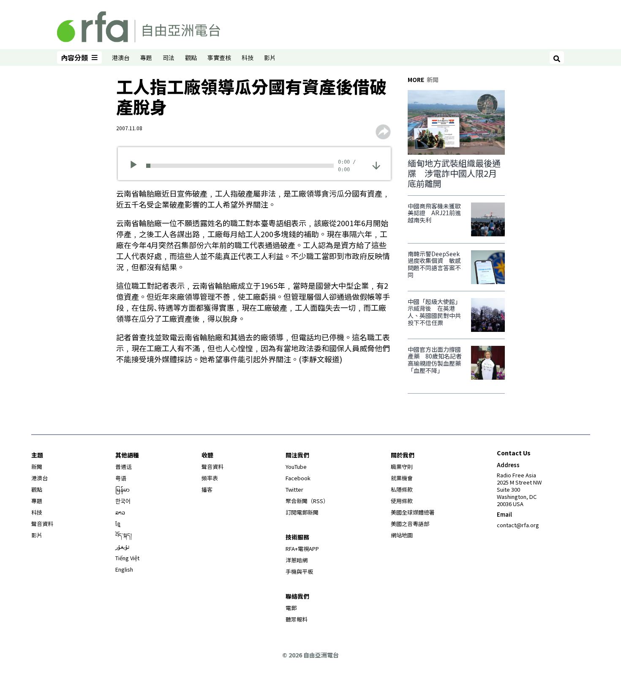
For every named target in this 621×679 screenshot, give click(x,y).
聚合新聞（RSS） (307, 501)
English (124, 569)
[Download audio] (376, 165)
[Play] (136, 166)
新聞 (36, 467)
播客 (207, 489)
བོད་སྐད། (123, 535)
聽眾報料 (297, 619)
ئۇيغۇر (122, 546)
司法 (168, 57)
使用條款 (402, 501)
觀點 (191, 57)
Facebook (298, 478)
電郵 (291, 608)
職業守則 (402, 467)
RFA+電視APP (302, 549)
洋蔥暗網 (297, 560)
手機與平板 (299, 571)
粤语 (120, 478)
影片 (270, 57)
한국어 (123, 501)
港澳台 (121, 57)
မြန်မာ (122, 489)
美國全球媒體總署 (413, 512)
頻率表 (210, 478)
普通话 (123, 467)
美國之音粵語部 (410, 524)
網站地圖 (402, 535)
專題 (146, 57)
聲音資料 (42, 524)
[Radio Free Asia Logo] (138, 25)
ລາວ (120, 512)
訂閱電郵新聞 (302, 512)
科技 (247, 57)
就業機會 (402, 478)
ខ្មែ (117, 524)
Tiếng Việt (127, 558)
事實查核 (219, 57)
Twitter (294, 489)
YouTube (296, 467)
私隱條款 (402, 489)
